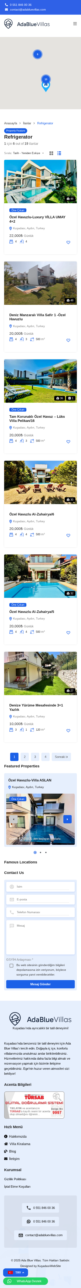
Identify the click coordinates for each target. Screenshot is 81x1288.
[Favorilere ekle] (68, 242)
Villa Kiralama (20, 1144)
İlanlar (27, 123)
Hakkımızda (18, 1136)
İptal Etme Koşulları (17, 1186)
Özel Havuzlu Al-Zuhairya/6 (31, 514)
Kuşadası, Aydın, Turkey (28, 228)
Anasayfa (10, 123)
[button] (75, 24)
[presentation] (13, 819)
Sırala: (8, 153)
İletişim (14, 1159)
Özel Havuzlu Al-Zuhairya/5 (31, 612)
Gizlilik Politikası (15, 1179)
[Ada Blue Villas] (27, 24)
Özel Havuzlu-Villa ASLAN (29, 780)
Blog (12, 1151)
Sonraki (60, 757)
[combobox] (29, 153)
